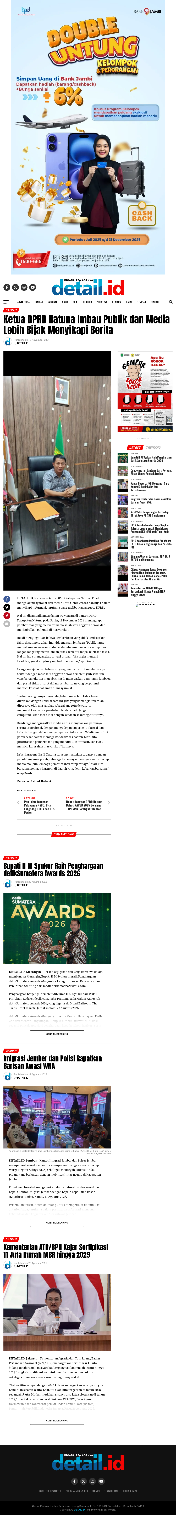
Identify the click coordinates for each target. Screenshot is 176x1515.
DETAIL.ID (23, 343)
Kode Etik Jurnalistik (50, 1491)
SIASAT (129, 302)
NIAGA (65, 302)
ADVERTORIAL (24, 302)
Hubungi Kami (130, 1491)
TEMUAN (155, 302)
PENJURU (87, 302)
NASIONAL (52, 302)
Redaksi (96, 1491)
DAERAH (39, 302)
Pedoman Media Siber (77, 1491)
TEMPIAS (141, 302)
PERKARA (116, 302)
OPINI (75, 302)
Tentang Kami (111, 1491)
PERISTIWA (102, 302)
